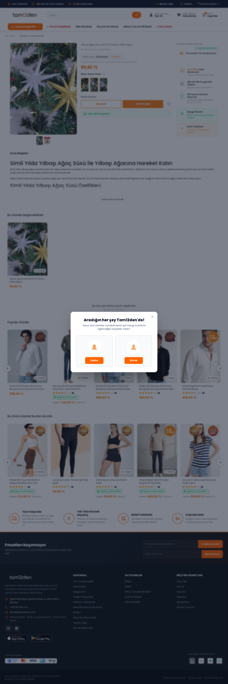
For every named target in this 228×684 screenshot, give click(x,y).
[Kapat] (152, 317)
